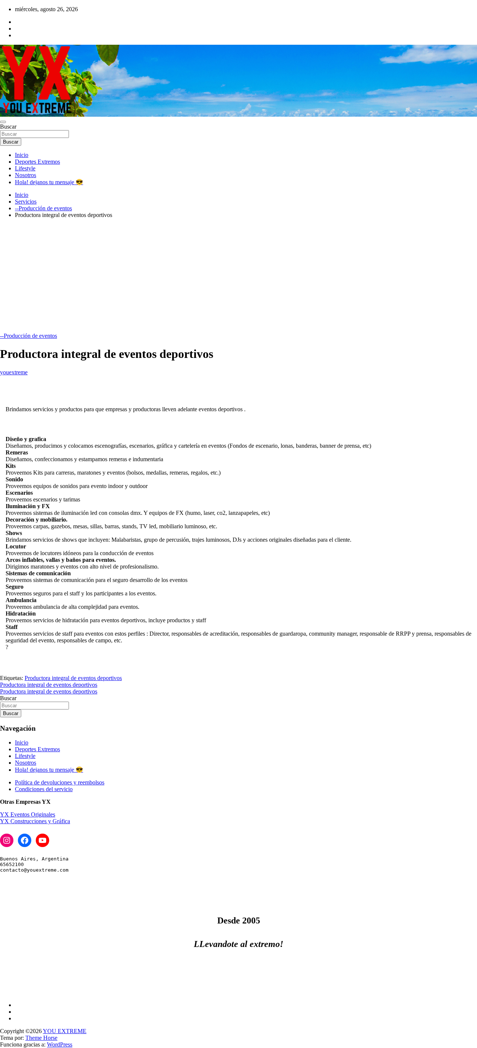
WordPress (59, 1044)
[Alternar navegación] (3, 122)
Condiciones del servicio (44, 789)
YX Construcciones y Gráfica (35, 821)
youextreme (14, 372)
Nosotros (25, 175)
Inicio (21, 155)
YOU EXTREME (64, 1031)
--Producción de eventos (28, 336)
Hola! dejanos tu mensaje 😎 (49, 182)
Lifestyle (25, 168)
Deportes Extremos (37, 161)
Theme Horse (41, 1038)
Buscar (8, 126)
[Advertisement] (238, 276)
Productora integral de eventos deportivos (73, 678)
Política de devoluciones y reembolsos (59, 782)
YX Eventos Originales (27, 814)
